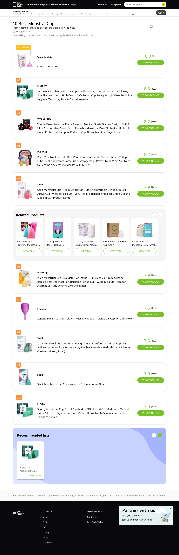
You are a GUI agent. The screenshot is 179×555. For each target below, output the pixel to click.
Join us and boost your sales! (137, 519)
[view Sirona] (144, 230)
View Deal (29, 251)
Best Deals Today (95, 522)
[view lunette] (25, 311)
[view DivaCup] (58, 230)
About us (102, 4)
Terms (45, 537)
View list (34, 475)
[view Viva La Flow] (25, 125)
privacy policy (132, 14)
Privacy (46, 532)
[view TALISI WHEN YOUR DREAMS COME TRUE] (29, 230)
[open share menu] (151, 26)
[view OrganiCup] (115, 230)
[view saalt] (25, 190)
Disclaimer (47, 542)
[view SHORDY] (25, 92)
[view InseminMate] (25, 59)
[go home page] (18, 4)
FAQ (44, 527)
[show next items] (159, 435)
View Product (150, 62)
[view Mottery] (86, 230)
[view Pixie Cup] (25, 157)
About (45, 517)
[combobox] (145, 4)
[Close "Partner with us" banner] (171, 508)
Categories (115, 4)
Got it (161, 12)
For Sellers (92, 517)
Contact (46, 522)
